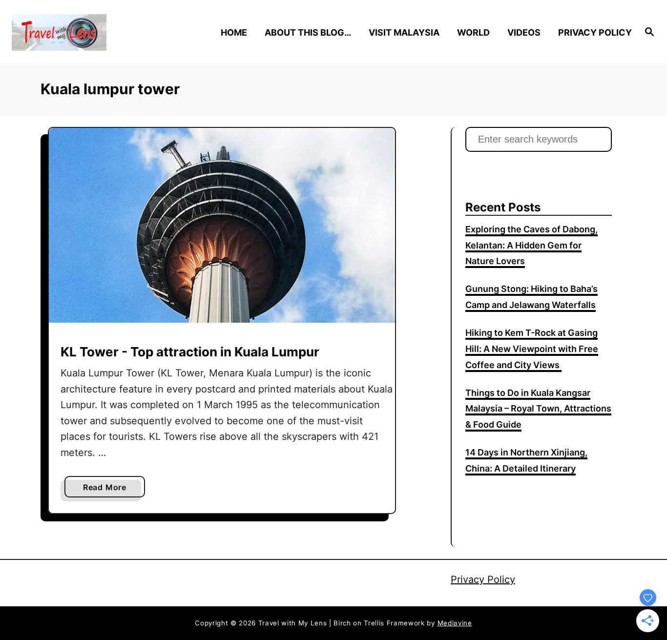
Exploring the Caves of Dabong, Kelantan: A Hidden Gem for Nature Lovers (531, 245)
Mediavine (455, 623)
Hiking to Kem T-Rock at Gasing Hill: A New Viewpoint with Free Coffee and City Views (531, 349)
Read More (108, 489)
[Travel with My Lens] (89, 32)
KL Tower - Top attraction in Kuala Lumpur (190, 351)
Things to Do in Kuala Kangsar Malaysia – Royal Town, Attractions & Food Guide (538, 409)
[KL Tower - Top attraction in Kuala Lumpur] (222, 225)
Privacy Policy (483, 579)
